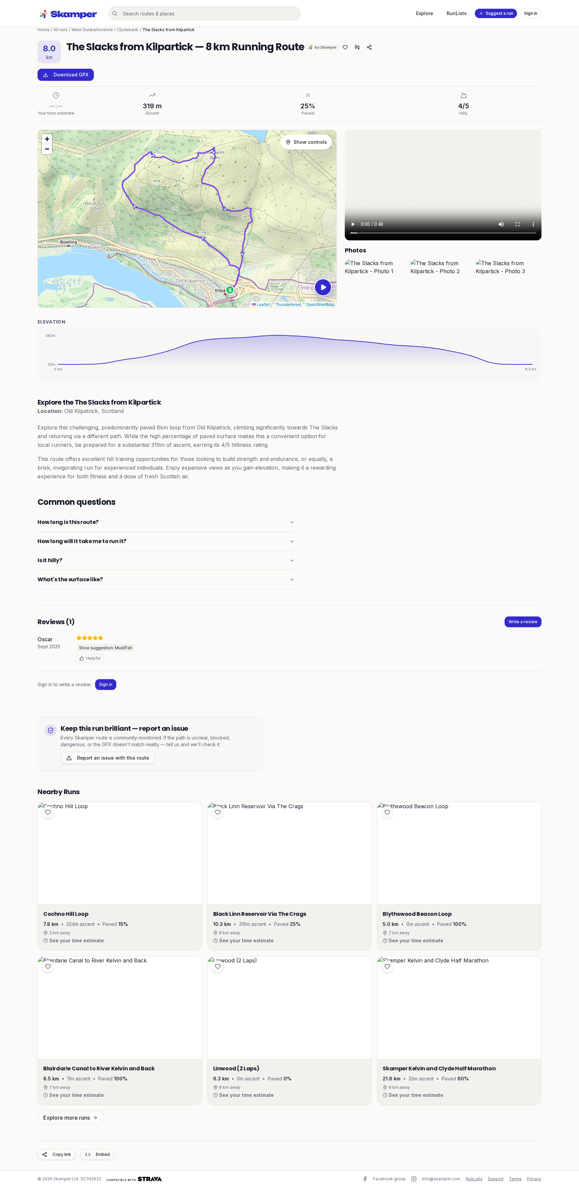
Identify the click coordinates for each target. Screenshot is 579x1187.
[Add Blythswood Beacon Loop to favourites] (387, 812)
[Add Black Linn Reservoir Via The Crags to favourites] (218, 812)
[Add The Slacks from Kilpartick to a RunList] (357, 47)
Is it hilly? (50, 560)
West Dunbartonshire (92, 29)
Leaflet (262, 304)
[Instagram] (413, 1179)
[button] (230, 290)
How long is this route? (68, 522)
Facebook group (389, 1178)
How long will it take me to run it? (82, 541)
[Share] (369, 47)
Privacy (534, 1178)
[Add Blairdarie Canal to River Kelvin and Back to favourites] (48, 966)
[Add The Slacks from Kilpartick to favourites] (345, 47)
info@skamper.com (441, 1178)
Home (44, 29)
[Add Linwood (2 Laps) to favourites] (218, 966)
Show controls (310, 142)
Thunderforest (288, 304)
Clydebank (127, 29)
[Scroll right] (534, 283)
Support (496, 1178)
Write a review (523, 621)
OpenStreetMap (320, 304)
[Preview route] (323, 287)
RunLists (457, 13)
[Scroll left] (351, 283)
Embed (103, 1154)
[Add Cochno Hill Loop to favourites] (48, 812)
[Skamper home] (69, 13)
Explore (424, 13)
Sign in (530, 13)
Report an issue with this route (113, 758)
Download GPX (71, 74)
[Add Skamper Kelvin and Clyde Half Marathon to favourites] (387, 966)
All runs (61, 29)
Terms (515, 1178)
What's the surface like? (70, 579)
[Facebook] (365, 1179)
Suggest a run (499, 13)
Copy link (62, 1154)
